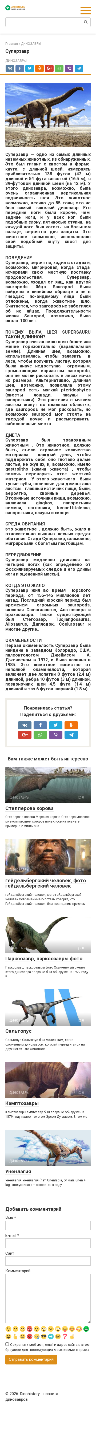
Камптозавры (22, 1103)
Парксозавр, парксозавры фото (43, 958)
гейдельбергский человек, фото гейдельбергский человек (45, 883)
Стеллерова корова (29, 808)
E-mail (12, 1235)
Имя (10, 1218)
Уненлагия (18, 1171)
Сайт (9, 1253)
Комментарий (17, 1271)
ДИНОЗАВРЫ (16, 61)
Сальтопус (18, 1031)
